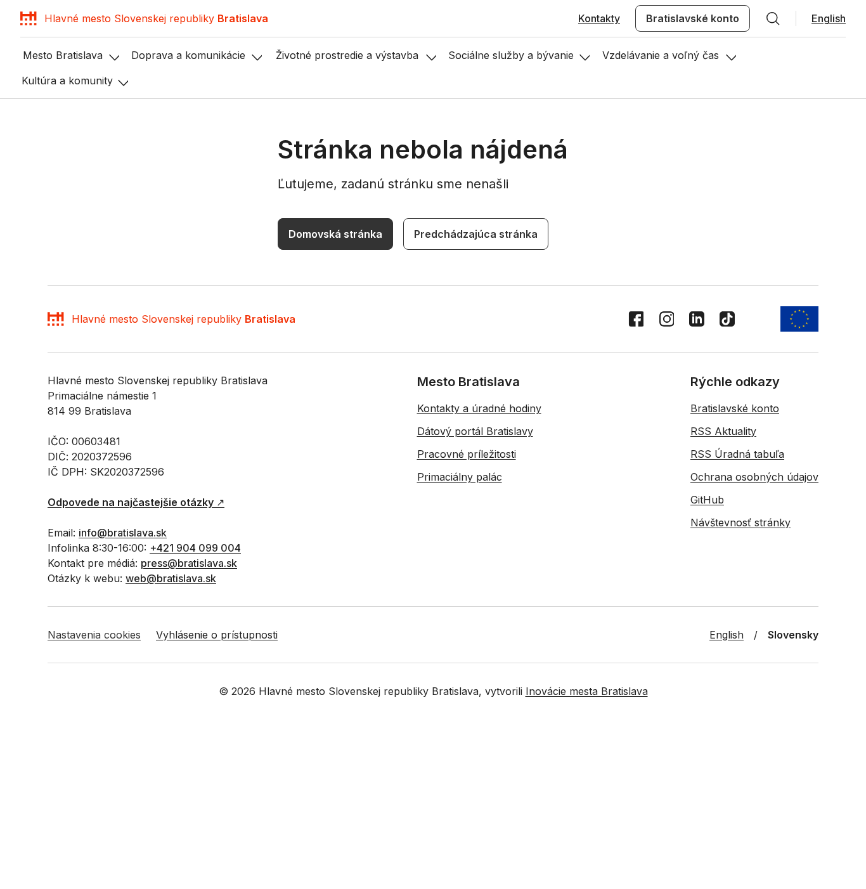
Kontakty (599, 18)
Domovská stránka (224, 319)
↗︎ (136, 672)
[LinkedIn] (696, 489)
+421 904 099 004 (195, 717)
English (828, 18)
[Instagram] (666, 489)
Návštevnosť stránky (740, 692)
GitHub (707, 669)
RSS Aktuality (723, 601)
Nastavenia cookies (94, 804)
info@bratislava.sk (123, 702)
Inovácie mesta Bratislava (587, 861)
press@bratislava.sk (189, 733)
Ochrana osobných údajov (754, 646)
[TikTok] (727, 489)
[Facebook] (636, 489)
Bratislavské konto (692, 18)
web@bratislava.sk (171, 748)
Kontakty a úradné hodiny (479, 578)
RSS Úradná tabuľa (737, 624)
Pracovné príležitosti (466, 624)
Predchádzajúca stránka (365, 319)
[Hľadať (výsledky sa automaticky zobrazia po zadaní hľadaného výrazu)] (773, 18)
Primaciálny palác (459, 646)
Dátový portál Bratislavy (475, 601)
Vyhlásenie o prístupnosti (217, 804)
